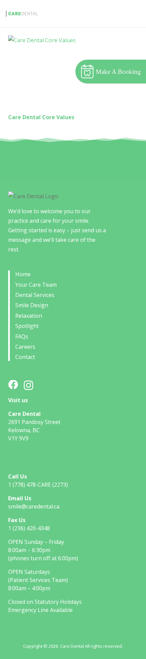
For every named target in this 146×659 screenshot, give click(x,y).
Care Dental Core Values (41, 117)
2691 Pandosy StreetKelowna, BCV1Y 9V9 (34, 430)
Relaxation (28, 315)
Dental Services (34, 295)
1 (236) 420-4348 (29, 528)
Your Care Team (36, 284)
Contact (25, 357)
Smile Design (31, 305)
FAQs (21, 336)
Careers (25, 346)
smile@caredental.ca (33, 506)
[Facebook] (13, 385)
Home (23, 274)
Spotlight (27, 326)
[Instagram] (28, 385)
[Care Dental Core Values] (73, 73)
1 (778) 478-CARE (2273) (38, 484)
